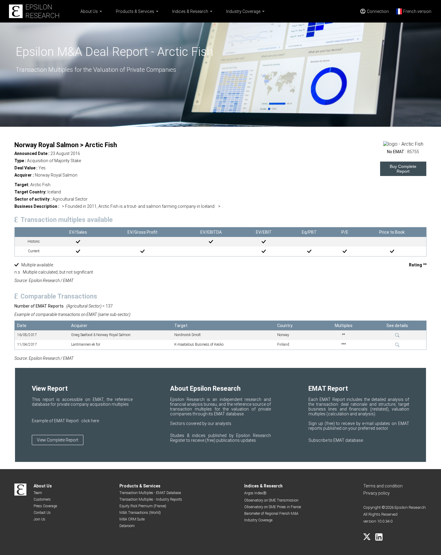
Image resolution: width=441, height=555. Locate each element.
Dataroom (127, 526)
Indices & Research (190, 11)
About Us (89, 11)
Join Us (39, 519)
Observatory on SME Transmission (271, 500)
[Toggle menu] (101, 11)
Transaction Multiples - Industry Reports (150, 499)
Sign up (316, 423)
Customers (42, 499)
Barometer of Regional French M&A (271, 513)
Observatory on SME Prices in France (272, 507)
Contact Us (42, 513)
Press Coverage (45, 506)
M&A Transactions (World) (140, 513)
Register (178, 440)
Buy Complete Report (403, 169)
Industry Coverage (243, 11)
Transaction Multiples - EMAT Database (150, 493)
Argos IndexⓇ (255, 493)
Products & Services (135, 11)
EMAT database (348, 440)
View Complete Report (57, 440)
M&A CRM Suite (132, 519)
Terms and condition (383, 486)
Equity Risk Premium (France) (142, 506)
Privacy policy (376, 493)
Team (38, 493)
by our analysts (216, 423)
